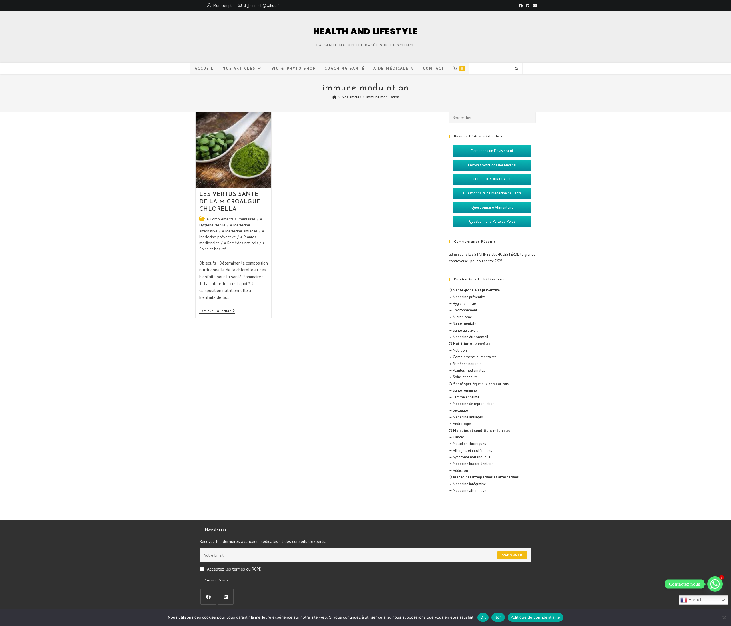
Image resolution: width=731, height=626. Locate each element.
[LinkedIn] (226, 597)
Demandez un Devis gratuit (492, 150)
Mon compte (223, 5)
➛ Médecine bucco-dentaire (471, 463)
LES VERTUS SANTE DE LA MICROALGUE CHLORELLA (230, 202)
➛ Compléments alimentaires (473, 357)
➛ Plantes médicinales (467, 370)
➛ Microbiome (460, 317)
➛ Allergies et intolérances (470, 450)
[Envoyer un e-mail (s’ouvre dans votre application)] (534, 6)
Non (498, 617)
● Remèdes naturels (241, 242)
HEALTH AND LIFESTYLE (365, 31)
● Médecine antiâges (240, 231)
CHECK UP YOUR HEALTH (492, 179)
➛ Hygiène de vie (462, 303)
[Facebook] (208, 597)
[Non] (724, 617)
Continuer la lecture (217, 311)
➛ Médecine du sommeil (468, 337)
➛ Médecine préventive (467, 297)
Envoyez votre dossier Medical (492, 165)
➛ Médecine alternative (467, 490)
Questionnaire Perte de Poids (492, 221)
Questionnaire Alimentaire (492, 207)
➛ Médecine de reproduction (472, 403)
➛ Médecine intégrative (467, 484)
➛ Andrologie (460, 423)
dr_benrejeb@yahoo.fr (262, 5)
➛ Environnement (463, 310)
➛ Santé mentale (462, 323)
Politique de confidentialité (535, 617)
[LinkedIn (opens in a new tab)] (527, 6)
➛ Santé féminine (463, 390)
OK (483, 617)
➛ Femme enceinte (464, 397)
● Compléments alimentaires (231, 219)
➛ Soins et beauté (463, 377)
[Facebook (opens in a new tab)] (520, 6)
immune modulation (382, 97)
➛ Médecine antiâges (466, 417)
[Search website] (517, 69)
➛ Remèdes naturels (465, 363)
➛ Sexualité (458, 410)
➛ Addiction (458, 470)
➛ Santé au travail (463, 330)
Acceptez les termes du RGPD (234, 569)
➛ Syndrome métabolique (470, 457)
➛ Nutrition (458, 350)
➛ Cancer (456, 437)
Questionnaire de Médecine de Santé (492, 193)
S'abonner (512, 555)
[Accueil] (334, 97)
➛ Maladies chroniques (467, 443)
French (695, 599)
